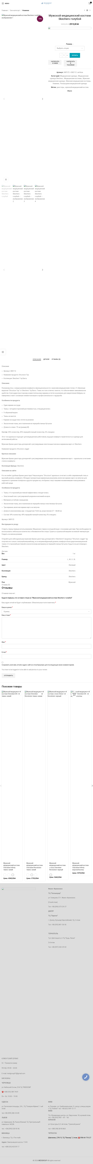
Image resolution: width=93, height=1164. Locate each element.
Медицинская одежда (68, 76)
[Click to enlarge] (6, 179)
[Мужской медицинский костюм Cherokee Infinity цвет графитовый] (4, 874)
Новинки (25, 10)
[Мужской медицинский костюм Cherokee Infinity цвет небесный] (8, 874)
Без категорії (15, 10)
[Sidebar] (3, 352)
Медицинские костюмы (73, 78)
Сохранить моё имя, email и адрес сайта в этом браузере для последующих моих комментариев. (38, 665)
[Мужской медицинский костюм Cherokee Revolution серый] (27, 874)
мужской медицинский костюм (76, 87)
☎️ (3, 1092)
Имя (4, 642)
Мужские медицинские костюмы (78, 81)
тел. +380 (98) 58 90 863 (57, 1129)
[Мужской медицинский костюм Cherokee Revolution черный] (35, 874)
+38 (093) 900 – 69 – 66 (60, 1117)
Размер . (69, 44)
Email (4, 652)
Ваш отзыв (6, 615)
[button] (4, 99)
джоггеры (60, 87)
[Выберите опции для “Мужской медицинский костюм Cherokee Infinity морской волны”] (88, 694)
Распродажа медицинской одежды (73, 83)
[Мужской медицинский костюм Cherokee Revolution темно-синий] (31, 874)
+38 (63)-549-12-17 (69, 1108)
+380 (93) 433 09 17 (12, 1147)
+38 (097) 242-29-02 (59, 947)
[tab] (37, 359)
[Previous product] (84, 10)
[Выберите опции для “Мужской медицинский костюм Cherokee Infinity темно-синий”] (19, 694)
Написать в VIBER (55, 62)
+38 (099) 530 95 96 (12, 1129)
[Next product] (90, 10)
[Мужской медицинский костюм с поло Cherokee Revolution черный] (50, 874)
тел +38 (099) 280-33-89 (10, 1113)
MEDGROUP (42, 1160)
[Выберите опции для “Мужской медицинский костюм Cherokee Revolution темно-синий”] (42, 694)
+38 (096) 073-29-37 (59, 907)
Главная (5, 10)
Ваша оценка (7, 607)
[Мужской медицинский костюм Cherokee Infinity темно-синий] (12, 874)
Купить (75, 55)
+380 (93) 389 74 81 (11, 1092)
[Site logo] (46, 3)
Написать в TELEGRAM (71, 63)
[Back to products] (87, 10)
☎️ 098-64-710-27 (84, 1138)
